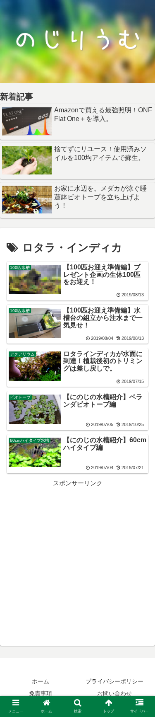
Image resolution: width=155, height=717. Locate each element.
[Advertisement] (77, 547)
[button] (138, 672)
